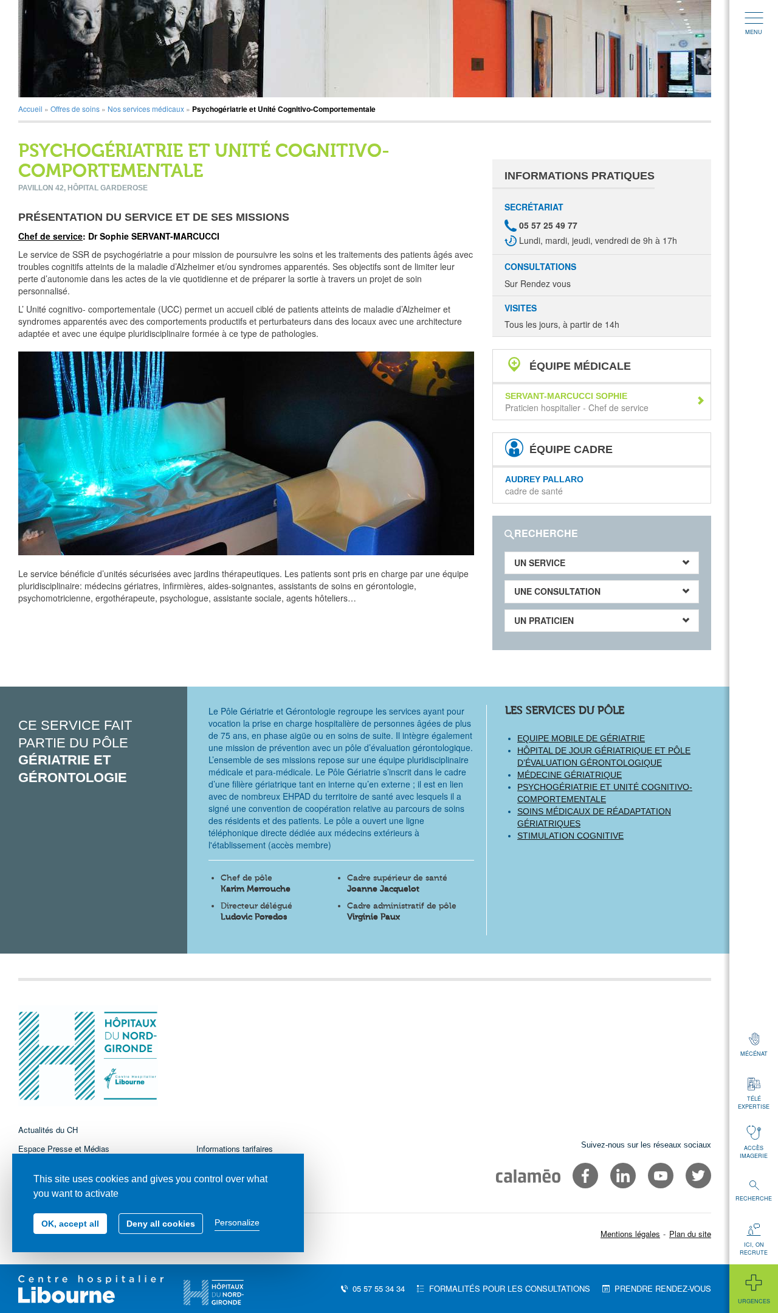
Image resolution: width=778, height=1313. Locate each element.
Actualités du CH (48, 1129)
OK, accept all (70, 1223)
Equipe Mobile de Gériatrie (581, 738)
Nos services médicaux (146, 108)
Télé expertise (753, 1102)
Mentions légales (630, 1233)
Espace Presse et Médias (63, 1148)
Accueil (30, 108)
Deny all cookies (160, 1223)
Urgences (754, 1301)
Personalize (237, 1222)
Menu (753, 32)
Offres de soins (75, 108)
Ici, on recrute (754, 1248)
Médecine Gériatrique (569, 775)
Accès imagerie (754, 1152)
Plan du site (690, 1233)
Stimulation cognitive (570, 835)
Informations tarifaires (234, 1148)
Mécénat (754, 1054)
